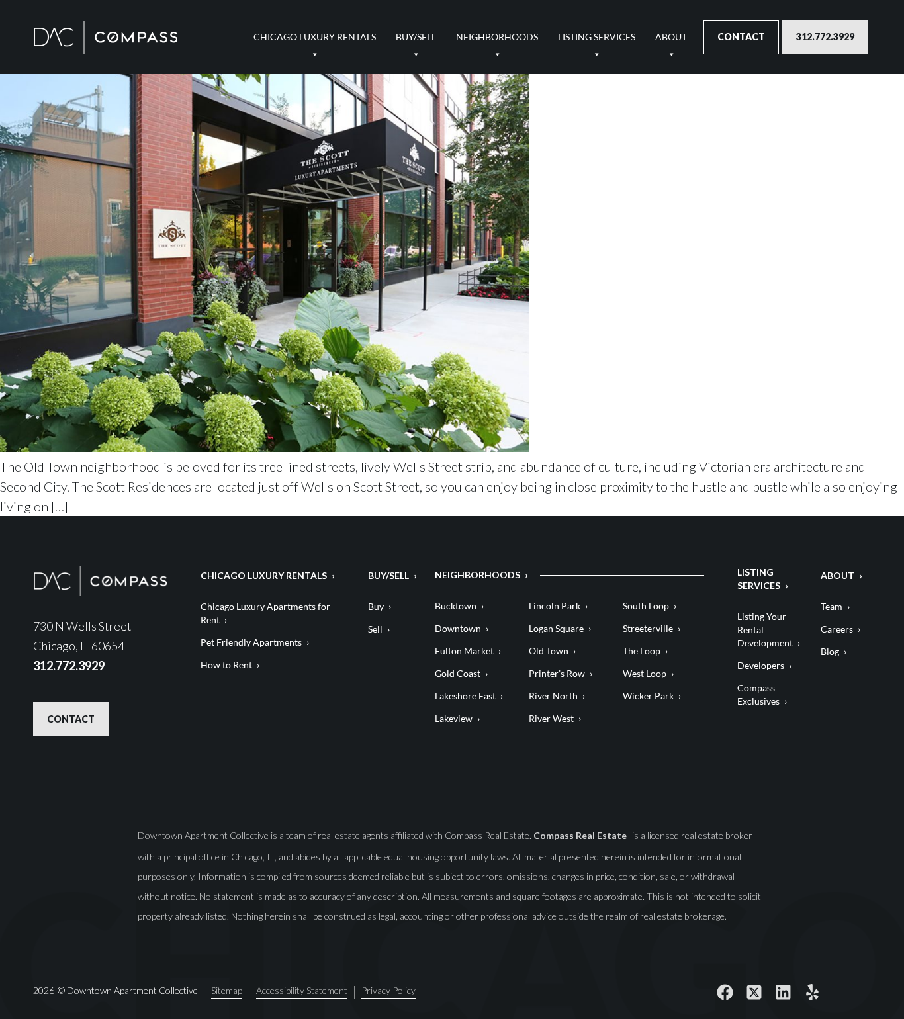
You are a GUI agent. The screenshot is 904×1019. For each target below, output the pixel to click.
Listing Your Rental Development (765, 629)
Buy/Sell (416, 36)
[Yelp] (812, 992)
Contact (741, 36)
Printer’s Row (557, 673)
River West (551, 718)
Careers (837, 629)
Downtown (458, 628)
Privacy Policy (388, 991)
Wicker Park (648, 695)
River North (553, 695)
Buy (376, 606)
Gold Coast (457, 673)
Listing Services (596, 36)
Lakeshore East (465, 695)
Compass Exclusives (758, 694)
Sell (375, 629)
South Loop (646, 605)
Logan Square (556, 628)
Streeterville (648, 628)
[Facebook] (725, 992)
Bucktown (455, 605)
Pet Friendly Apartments (251, 642)
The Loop (641, 650)
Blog (830, 651)
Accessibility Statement (301, 991)
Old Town (548, 650)
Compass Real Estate (581, 835)
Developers (760, 665)
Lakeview (454, 718)
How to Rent (226, 664)
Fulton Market (464, 650)
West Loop (644, 673)
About (671, 36)
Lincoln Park (554, 605)
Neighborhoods (497, 36)
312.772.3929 (825, 36)
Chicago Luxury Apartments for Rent (265, 613)
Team (831, 606)
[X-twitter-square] (754, 992)
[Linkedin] (783, 992)
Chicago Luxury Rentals (314, 36)
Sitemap (226, 991)
